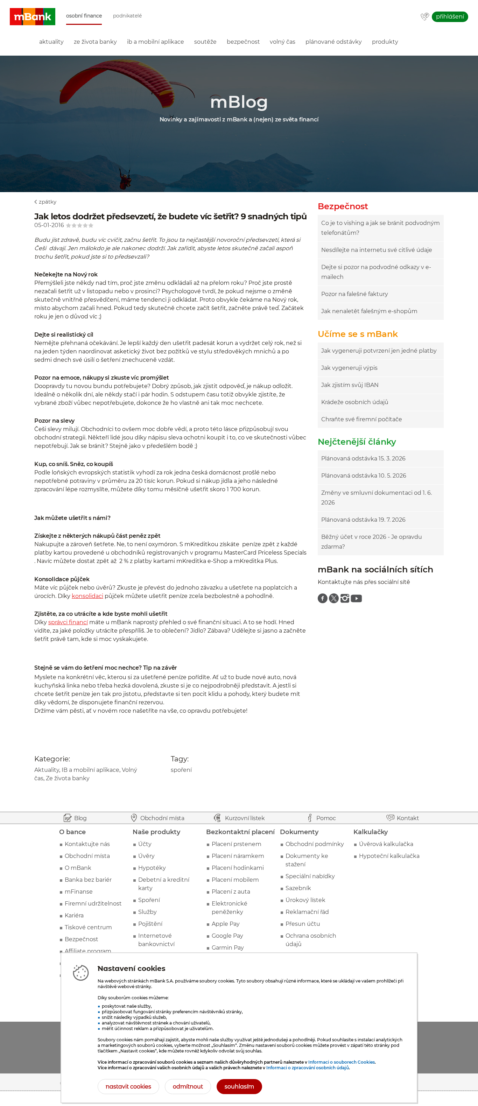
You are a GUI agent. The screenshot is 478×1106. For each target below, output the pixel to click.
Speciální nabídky (310, 876)
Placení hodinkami (238, 868)
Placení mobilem (235, 879)
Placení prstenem (236, 844)
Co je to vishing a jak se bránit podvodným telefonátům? (380, 228)
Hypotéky (152, 868)
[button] (32, 17)
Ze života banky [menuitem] (95, 41)
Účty (145, 844)
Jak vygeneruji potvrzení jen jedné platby (379, 350)
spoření (181, 770)
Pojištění (150, 924)
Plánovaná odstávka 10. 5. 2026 (363, 475)
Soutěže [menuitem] (205, 41)
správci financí (68, 622)
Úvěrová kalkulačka (386, 844)
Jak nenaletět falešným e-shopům (369, 311)
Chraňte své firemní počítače (361, 419)
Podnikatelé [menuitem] (127, 16)
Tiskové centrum (88, 927)
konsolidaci (87, 596)
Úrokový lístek (305, 900)
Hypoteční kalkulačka (389, 856)
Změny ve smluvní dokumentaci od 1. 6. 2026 (376, 497)
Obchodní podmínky (315, 844)
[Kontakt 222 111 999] (425, 17)
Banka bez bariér (88, 879)
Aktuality (46, 770)
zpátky (47, 201)
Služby (147, 912)
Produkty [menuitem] (385, 41)
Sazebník (298, 888)
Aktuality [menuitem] (51, 41)
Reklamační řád (307, 912)
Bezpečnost (81, 939)
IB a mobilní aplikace (90, 770)
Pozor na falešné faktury (354, 294)
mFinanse (79, 891)
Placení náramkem (238, 856)
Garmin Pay (228, 947)
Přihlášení (450, 16)
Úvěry (146, 856)
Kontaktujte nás (87, 844)
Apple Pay (226, 924)
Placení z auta (231, 891)
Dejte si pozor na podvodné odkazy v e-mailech (376, 272)
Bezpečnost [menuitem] (243, 41)
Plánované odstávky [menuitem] (333, 41)
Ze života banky (68, 778)
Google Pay (227, 935)
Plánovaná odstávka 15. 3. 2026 (363, 458)
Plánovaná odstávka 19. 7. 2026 (363, 519)
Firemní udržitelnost (93, 903)
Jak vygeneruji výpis (349, 368)
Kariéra (74, 915)
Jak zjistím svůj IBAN (350, 385)
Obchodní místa (87, 856)
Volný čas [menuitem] (282, 41)
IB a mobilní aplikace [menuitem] (155, 41)
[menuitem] (323, 598)
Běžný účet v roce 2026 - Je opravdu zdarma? (371, 542)
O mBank (78, 868)
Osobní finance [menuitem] (84, 16)
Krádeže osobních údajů (354, 402)
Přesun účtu (303, 924)
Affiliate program (88, 951)
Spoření (149, 900)
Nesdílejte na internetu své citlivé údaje (376, 250)
